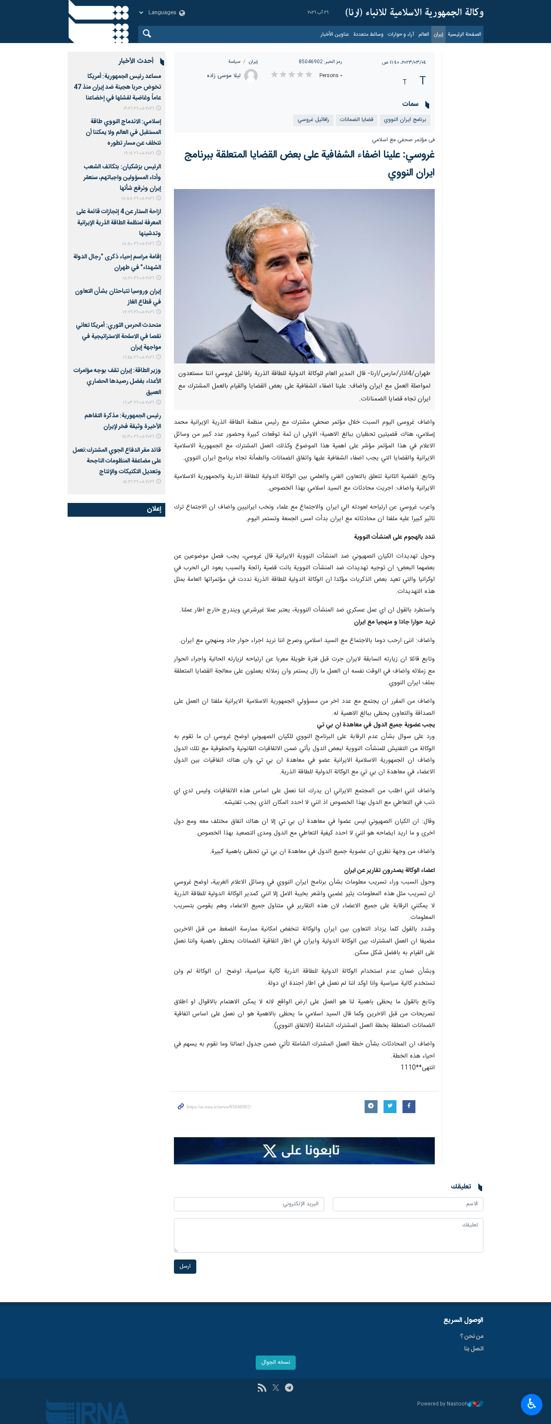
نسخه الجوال (275, 1362)
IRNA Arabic (414, 13)
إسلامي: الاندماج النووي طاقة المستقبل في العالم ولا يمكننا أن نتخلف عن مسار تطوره (123, 133)
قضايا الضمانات (356, 119)
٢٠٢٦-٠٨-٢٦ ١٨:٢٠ (138, 278)
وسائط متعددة (368, 34)
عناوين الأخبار (335, 34)
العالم (423, 34)
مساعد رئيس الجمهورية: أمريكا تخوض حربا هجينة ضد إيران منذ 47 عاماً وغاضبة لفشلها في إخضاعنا (117, 87)
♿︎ (532, 1404)
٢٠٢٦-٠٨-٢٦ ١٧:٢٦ (138, 312)
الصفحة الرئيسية (464, 34)
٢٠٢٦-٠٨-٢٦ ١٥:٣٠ (138, 437)
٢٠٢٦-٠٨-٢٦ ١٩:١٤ (139, 153)
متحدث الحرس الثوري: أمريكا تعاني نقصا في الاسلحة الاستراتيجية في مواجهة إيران (118, 336)
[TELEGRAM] (289, 1389)
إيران (438, 34)
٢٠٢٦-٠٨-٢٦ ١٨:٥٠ (138, 244)
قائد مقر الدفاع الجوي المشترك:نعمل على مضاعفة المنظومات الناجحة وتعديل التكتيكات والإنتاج (116, 461)
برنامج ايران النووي (405, 119)
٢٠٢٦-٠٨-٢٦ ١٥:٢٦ (138, 482)
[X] (276, 1389)
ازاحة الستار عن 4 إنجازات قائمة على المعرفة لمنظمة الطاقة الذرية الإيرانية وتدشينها (118, 223)
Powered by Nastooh (442, 1404)
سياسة (234, 62)
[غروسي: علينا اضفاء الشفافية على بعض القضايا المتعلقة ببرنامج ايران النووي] (304, 276)
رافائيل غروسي (313, 119)
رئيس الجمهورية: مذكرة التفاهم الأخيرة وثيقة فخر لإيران (122, 421)
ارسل (185, 1266)
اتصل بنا (473, 1349)
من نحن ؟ (471, 1336)
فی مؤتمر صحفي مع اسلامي (403, 140)
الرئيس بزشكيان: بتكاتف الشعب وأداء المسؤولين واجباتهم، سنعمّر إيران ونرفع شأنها (122, 178)
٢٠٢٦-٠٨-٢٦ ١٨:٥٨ (137, 199)
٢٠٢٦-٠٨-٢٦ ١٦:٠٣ (138, 403)
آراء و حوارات (401, 34)
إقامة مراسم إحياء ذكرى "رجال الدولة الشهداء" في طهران (117, 262)
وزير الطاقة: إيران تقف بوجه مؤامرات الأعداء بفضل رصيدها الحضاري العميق (117, 381)
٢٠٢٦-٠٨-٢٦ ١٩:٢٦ (138, 109)
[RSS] (262, 1389)
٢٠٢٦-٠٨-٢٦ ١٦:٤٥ (138, 358)
